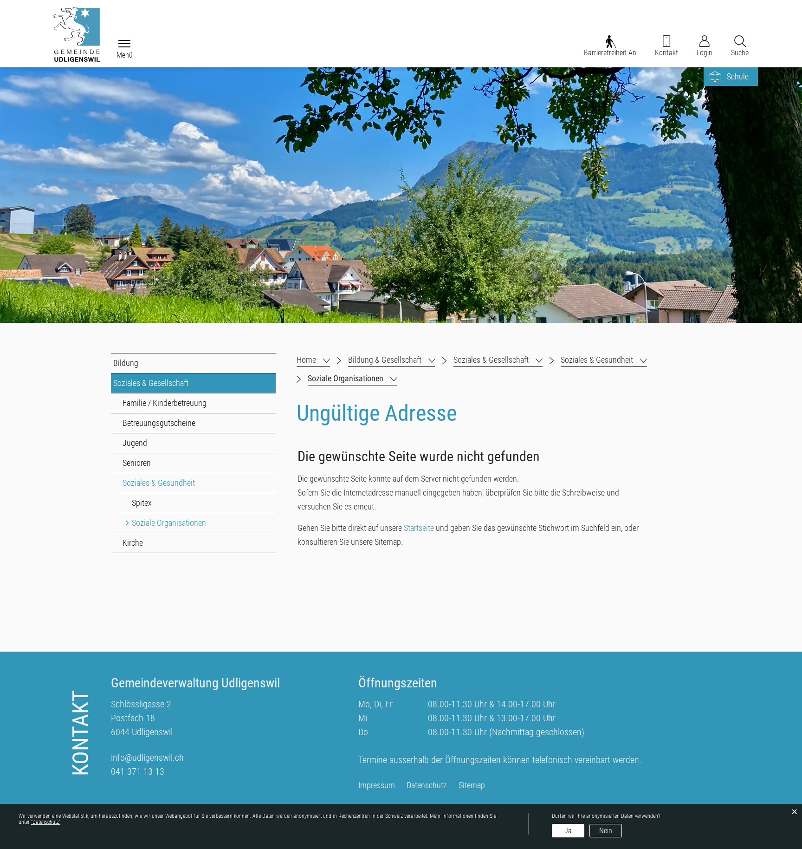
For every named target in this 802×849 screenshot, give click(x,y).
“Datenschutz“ (45, 822)
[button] (391, 360)
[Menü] (124, 44)
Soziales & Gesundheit (159, 483)
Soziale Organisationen (190, 523)
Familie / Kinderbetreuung (165, 403)
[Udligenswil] (76, 34)
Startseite (419, 528)
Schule (738, 76)
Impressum (376, 785)
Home (306, 360)
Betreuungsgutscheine (159, 423)
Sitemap (472, 785)
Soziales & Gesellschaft (150, 383)
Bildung (125, 363)
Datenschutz (427, 785)
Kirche (133, 543)
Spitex (142, 503)
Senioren (137, 463)
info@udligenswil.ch (147, 757)
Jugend (135, 443)
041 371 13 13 (137, 771)
